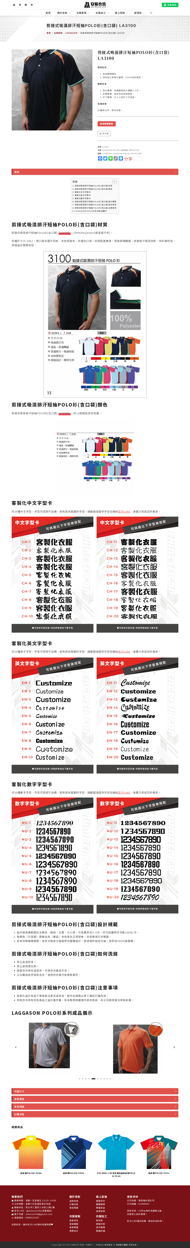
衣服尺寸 (19, 1091)
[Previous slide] (15, 1047)
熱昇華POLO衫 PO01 (31, 1173)
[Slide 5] (92, 1078)
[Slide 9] (107, 1078)
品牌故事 (73, 1200)
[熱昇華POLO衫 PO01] (31, 1152)
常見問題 (19, 1106)
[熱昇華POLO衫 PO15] (159, 1152)
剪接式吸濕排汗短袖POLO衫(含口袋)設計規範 (95, 201)
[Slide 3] (85, 1078)
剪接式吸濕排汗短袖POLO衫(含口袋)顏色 (93, 188)
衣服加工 (101, 12)
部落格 (138, 12)
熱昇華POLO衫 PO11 (116, 1173)
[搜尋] (151, 13)
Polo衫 (116, 150)
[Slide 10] (110, 1078)
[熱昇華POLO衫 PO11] (116, 1152)
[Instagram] (25, 4)
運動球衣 (100, 1200)
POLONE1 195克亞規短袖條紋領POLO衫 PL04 (73, 1174)
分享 (128, 159)
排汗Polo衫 (134, 150)
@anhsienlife (33, 1210)
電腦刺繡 (100, 1230)
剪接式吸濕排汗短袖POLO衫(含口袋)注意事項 (95, 207)
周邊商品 (100, 1207)
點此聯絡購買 (106, 123)
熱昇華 (99, 1220)
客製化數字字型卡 (83, 198)
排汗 (140, 153)
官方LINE (124, 511)
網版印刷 (100, 1223)
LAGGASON (107, 150)
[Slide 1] (79, 1078)
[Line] (31, 4)
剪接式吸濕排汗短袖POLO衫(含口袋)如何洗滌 (95, 204)
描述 (16, 171)
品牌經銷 (124, 150)
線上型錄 (120, 12)
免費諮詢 (171, 4)
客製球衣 (73, 1220)
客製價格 (19, 1099)
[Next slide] (174, 1047)
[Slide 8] (104, 1078)
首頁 (48, 12)
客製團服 (73, 1223)
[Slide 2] (82, 1078)
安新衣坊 (132, 1196)
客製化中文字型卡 (83, 192)
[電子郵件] (14, 4)
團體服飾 (100, 1204)
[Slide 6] (95, 1078)
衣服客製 (82, 12)
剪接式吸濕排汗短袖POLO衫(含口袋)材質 (93, 185)
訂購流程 (19, 1114)
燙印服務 (100, 1227)
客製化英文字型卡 (83, 195)
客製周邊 (73, 1227)
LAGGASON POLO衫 (121, 153)
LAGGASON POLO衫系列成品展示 (91, 211)
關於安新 (62, 12)
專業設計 (73, 1230)
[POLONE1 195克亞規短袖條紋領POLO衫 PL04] (73, 1152)
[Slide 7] (100, 1078)
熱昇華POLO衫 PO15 (159, 1173)
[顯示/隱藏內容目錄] (113, 182)
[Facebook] (20, 4)
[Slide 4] (88, 1078)
